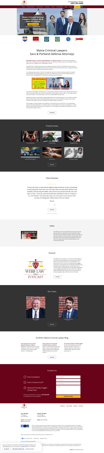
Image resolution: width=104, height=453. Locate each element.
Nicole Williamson (46, 60)
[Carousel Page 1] (49, 205)
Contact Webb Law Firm (75, 2)
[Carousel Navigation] (52, 205)
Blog (66, 6)
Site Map (75, 406)
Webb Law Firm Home (24, 2)
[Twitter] (25, 426)
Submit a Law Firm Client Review (52, 213)
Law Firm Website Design (76, 449)
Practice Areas (40, 6)
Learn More (52, 112)
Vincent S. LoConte (36, 60)
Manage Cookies (43, 438)
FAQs (53, 6)
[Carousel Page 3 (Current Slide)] (54, 205)
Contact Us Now (33, 24)
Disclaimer (62, 406)
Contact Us (77, 6)
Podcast (71, 6)
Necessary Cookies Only (18, 449)
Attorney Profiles (30, 6)
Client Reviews (59, 6)
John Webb (28, 60)
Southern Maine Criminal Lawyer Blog (52, 338)
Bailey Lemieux (56, 60)
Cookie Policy (36, 438)
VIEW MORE (57, 276)
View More (52, 164)
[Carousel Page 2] (52, 205)
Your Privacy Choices (28, 438)
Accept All (6, 449)
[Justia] (27, 426)
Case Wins (47, 6)
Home (23, 6)
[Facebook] (22, 426)
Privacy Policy (69, 406)
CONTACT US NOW (68, 396)
